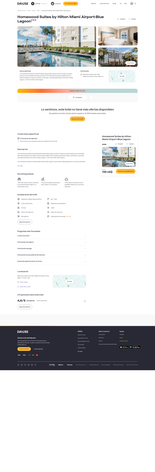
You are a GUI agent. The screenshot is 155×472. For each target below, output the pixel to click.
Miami (33, 10)
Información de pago (24, 248)
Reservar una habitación (126, 171)
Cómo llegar (24, 282)
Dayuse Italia (81, 344)
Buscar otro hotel (77, 119)
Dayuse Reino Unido (83, 338)
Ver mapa (122, 76)
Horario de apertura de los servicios (29, 261)
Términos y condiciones (132, 365)
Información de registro (25, 242)
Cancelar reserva (124, 341)
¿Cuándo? (78, 97)
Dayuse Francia (81, 335)
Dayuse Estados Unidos (83, 341)
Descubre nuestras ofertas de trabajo (108, 344)
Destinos (93, 3)
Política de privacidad (118, 365)
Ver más (20, 166)
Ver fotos (131, 63)
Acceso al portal (38, 349)
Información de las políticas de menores (31, 255)
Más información (24, 222)
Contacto (122, 334)
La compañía (102, 334)
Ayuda (114, 3)
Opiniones (101, 337)
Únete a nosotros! (24, 349)
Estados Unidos (21, 10)
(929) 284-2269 (25, 286)
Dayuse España (81, 348)
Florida (29, 10)
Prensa (100, 341)
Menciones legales (105, 365)
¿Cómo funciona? (104, 3)
